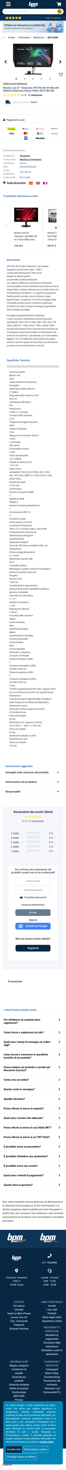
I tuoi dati (52, 1309)
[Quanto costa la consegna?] (59, 1089)
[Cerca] (59, 11)
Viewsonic (25, 156)
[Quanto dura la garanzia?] (59, 1185)
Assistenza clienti (52, 1321)
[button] (5, 61)
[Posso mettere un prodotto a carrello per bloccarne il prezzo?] (59, 1067)
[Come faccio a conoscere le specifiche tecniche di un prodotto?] (59, 1054)
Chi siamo (19, 1305)
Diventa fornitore (18, 1328)
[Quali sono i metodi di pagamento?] (59, 1175)
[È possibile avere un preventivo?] (59, 1146)
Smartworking (52, 1377)
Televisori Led (52, 1388)
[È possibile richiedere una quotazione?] (59, 1156)
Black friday (52, 1373)
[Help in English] (38, 183)
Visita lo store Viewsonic (15, 83)
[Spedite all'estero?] (59, 1099)
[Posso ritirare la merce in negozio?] (59, 1108)
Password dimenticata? (33, 905)
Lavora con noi (19, 1317)
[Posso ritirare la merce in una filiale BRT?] (59, 1127)
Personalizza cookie (35, 1449)
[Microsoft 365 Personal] (33, 26)
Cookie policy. (47, 1442)
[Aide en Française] (45, 183)
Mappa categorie (19, 1365)
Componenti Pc (52, 1392)
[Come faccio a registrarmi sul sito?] (59, 1032)
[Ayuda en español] (30, 183)
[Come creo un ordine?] (59, 1080)
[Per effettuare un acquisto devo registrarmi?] (59, 1020)
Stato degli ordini (52, 1317)
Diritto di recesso (18, 1388)
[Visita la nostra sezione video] (49, 1237)
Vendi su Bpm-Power (19, 1313)
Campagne (52, 1369)
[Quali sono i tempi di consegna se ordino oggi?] (59, 1042)
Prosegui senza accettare (21, 1456)
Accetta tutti (14, 1449)
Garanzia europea (19, 1384)
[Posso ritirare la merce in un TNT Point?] (59, 1137)
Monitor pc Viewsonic (30, 159)
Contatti (18, 1309)
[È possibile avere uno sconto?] (59, 1166)
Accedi (52, 1305)
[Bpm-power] (33, 4)
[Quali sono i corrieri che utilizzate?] (59, 1118)
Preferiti (52, 1313)
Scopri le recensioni (53, 18)
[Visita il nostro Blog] (16, 1237)
